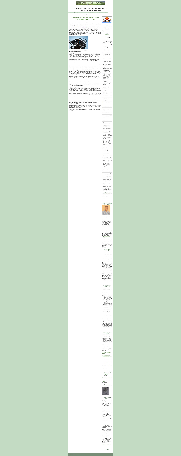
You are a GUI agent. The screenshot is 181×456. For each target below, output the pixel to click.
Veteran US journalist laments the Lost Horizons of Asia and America (107, 96)
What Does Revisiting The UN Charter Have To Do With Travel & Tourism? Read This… (107, 93)
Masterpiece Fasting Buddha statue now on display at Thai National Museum (107, 168)
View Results (107, 34)
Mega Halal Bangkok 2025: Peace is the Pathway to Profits (107, 171)
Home (69, 12)
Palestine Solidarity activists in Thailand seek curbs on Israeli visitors (107, 158)
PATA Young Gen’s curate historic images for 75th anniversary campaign (106, 153)
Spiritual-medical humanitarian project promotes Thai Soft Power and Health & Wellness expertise (107, 116)
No (103, 31)
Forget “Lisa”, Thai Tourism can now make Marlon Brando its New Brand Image (107, 103)
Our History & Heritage (80, 12)
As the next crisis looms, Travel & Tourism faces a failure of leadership (107, 113)
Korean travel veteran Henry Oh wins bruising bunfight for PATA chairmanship (107, 80)
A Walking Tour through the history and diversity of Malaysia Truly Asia (107, 141)
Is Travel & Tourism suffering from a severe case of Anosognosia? (107, 177)
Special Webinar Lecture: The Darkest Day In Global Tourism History (107, 138)
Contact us (96, 12)
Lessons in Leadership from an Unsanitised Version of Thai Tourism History (107, 146)
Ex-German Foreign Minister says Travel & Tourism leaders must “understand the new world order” (107, 109)
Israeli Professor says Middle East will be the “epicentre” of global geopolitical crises (107, 74)
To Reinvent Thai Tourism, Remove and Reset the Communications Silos (107, 59)
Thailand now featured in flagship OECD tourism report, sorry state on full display (107, 50)
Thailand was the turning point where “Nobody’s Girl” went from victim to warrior (107, 129)
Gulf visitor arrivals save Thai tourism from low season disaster (107, 44)
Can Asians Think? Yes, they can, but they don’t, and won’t (107, 187)
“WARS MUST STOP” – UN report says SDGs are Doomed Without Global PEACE (107, 65)
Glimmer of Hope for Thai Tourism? (106, 166)
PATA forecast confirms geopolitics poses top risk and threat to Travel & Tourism (107, 189)
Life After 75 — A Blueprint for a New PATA (107, 155)
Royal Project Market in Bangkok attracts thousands (107, 164)
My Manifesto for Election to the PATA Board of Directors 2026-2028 (107, 123)
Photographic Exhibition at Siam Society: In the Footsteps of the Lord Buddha (107, 135)
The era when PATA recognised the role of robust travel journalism (107, 83)
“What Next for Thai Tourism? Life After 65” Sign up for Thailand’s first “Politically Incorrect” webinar (107, 180)
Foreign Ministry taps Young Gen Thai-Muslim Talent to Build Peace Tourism (107, 86)
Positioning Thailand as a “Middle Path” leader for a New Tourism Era (107, 106)
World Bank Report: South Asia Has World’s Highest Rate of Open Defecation (85, 18)
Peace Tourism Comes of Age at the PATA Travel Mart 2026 (107, 42)
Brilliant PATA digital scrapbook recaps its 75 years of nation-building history (107, 68)
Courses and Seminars (86, 12)
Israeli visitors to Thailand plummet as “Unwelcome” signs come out (107, 120)
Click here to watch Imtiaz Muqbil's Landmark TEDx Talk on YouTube (107, 195)
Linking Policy (74, 454)
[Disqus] (85, 125)
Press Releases (92, 12)
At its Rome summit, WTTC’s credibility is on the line (107, 144)
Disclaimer (70, 454)
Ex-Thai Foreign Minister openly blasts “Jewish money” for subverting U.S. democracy (107, 184)
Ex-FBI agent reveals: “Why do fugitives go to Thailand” (107, 52)
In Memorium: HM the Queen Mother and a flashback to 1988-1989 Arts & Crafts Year (107, 132)
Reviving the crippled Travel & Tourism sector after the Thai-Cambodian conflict (107, 150)
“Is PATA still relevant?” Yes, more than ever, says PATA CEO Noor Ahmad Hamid (107, 77)
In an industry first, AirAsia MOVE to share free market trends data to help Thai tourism (107, 62)
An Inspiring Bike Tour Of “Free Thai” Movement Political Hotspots (107, 161)
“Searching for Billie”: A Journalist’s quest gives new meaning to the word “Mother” (107, 126)
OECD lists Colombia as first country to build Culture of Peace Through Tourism (107, 47)
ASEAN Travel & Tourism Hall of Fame (103, 12)
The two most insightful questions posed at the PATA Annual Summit (107, 71)
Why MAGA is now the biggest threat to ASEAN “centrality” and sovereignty (107, 174)
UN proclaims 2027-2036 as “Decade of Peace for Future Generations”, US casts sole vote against (107, 55)
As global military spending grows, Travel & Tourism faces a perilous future (107, 90)
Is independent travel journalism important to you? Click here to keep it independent (90, 9)
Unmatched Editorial (73, 12)
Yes (103, 30)
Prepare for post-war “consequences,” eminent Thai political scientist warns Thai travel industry (107, 99)
